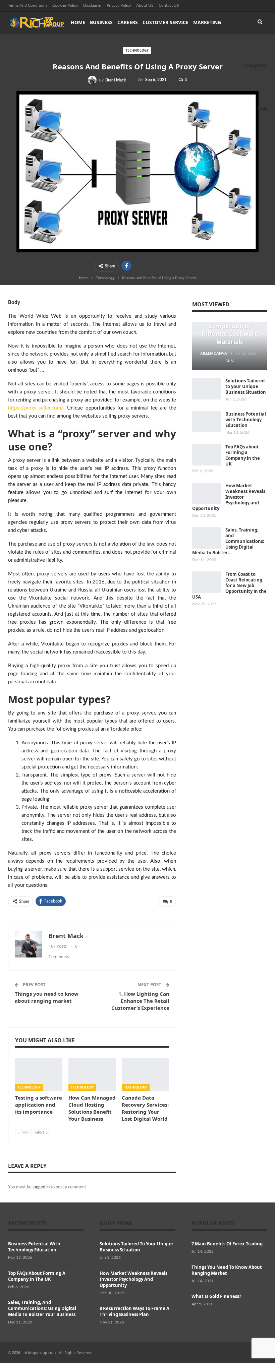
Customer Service (165, 22)
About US (145, 5)
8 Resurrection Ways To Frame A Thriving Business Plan (134, 1311)
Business (101, 22)
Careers (127, 22)
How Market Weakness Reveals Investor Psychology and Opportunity (228, 497)
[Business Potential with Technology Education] (206, 422)
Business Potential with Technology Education (245, 419)
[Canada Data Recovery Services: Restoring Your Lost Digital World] (145, 1074)
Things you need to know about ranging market (46, 997)
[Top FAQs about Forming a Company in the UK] (206, 455)
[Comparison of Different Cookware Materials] (229, 346)
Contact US (169, 5)
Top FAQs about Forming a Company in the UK (242, 455)
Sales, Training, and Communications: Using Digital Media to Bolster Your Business (42, 1308)
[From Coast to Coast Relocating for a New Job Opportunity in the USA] (206, 582)
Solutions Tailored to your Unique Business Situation (245, 386)
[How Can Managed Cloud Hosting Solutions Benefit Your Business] (92, 1074)
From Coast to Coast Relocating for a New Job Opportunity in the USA (229, 585)
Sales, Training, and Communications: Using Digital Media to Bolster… (228, 541)
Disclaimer (92, 5)
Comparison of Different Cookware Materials (230, 334)
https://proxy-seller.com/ (35, 408)
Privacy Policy (119, 5)
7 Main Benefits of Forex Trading (227, 1244)
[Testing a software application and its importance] (38, 1074)
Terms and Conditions (27, 5)
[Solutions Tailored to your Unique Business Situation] (206, 388)
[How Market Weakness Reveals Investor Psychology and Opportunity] (206, 493)
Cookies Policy (65, 5)
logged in (41, 1187)
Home (78, 22)
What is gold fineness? (216, 1296)
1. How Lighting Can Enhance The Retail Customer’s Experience (140, 1000)
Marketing (207, 22)
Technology (137, 50)
